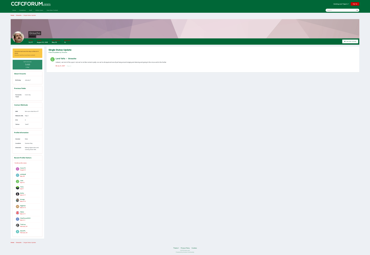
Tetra (22, 187)
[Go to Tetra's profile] (17, 187)
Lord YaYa (60, 58)
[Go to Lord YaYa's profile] (52, 59)
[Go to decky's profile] (17, 194)
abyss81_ (23, 231)
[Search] (357, 10)
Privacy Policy (185, 248)
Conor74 (23, 168)
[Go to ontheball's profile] (17, 175)
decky (22, 193)
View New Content (52, 10)
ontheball (23, 174)
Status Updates (348, 10)
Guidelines (22, 10)
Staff (30, 10)
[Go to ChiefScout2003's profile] (17, 219)
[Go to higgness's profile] (17, 206)
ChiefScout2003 (25, 218)
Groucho (72, 58)
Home (14, 10)
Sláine (22, 212)
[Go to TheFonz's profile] (17, 225)
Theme (175, 248)
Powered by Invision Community (185, 252)
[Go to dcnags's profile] (17, 200)
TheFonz (23, 224)
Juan (21, 180)
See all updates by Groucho (58, 52)
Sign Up (355, 4)
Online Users (39, 10)
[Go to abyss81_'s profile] (17, 231)
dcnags (22, 199)
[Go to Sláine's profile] (17, 212)
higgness (23, 205)
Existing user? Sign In (341, 4)
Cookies (194, 248)
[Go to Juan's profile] (17, 181)
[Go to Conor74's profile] (17, 169)
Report (69, 66)
